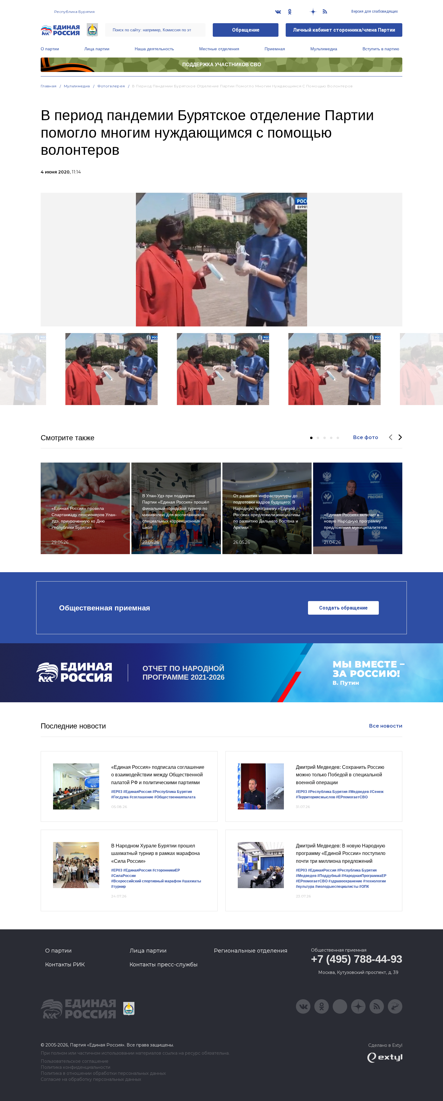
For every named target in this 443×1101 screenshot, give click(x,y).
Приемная (275, 48)
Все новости (385, 726)
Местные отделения (219, 48)
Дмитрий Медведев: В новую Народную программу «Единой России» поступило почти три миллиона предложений (340, 853)
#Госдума (120, 797)
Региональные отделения (250, 950)
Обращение (245, 30)
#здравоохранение (345, 881)
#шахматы (191, 881)
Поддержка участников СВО (221, 64)
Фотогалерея (111, 86)
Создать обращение (343, 608)
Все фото (365, 437)
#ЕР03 (116, 792)
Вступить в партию (381, 48)
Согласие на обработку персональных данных (91, 1079)
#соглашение (141, 797)
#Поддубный (329, 876)
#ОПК (364, 886)
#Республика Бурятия (172, 792)
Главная (49, 86)
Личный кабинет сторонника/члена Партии (344, 30)
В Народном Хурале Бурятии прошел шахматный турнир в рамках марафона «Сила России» (155, 853)
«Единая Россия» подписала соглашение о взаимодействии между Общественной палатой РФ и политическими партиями (157, 775)
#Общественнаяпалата (175, 797)
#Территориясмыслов (315, 797)
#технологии (374, 881)
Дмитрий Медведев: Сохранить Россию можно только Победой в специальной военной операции (340, 775)
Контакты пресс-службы (164, 964)
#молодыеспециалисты (336, 886)
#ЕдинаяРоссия (137, 792)
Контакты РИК (65, 964)
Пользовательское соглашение (74, 1061)
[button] (311, 438)
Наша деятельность (154, 48)
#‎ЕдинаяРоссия (137, 870)
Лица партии (96, 48)
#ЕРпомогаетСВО (352, 797)
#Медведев (358, 792)
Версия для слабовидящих (374, 11)
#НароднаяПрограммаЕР (363, 876)
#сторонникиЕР (166, 870)
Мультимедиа (323, 48)
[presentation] (390, 437)
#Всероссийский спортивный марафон (146, 881)
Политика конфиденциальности (75, 1067)
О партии (50, 48)
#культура (305, 886)
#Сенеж (377, 792)
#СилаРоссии (123, 876)
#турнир (118, 886)
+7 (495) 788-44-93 (356, 959)
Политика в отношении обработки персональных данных (103, 1073)
